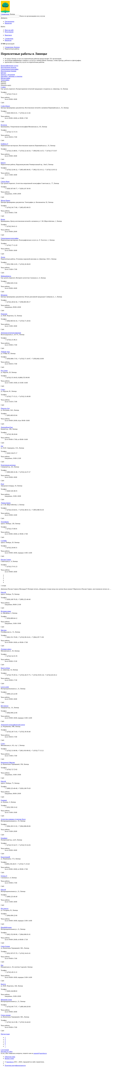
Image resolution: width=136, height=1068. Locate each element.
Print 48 (3, 592)
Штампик (4, 295)
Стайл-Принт (5, 106)
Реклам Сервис (6, 559)
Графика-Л (4, 144)
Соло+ (3, 389)
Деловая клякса (6, 649)
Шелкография (5, 78)
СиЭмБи (4, 541)
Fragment (4, 800)
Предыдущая (5, 1034)
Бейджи (3, 73)
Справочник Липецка (12, 47)
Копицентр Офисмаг (8, 762)
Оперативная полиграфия (9, 69)
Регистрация (9, 32)
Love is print (5, 687)
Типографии (5, 80)
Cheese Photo (5, 181)
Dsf (2, 446)
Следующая (5, 1050)
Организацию (9, 21)
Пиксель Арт (5, 408)
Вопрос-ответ (9, 1058)
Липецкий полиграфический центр (13, 725)
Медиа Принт (5, 200)
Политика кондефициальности (15, 1065)
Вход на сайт (9, 30)
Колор (3, 219)
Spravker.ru (10, 1062)
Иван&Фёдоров (6, 927)
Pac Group (4, 370)
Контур (3, 984)
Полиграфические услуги (9, 65)
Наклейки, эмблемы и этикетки (11, 76)
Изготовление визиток (8, 67)
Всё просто (4, 706)
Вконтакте (8, 35)
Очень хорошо (6, 1015)
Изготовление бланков (8, 71)
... (5, 1046)
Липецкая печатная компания (11, 333)
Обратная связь (10, 1057)
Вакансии (8, 40)
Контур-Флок (5, 668)
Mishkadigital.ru (6, 276)
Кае (2, 965)
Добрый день (5, 352)
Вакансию (8, 23)
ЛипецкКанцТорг (7, 427)
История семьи (6, 611)
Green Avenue (5, 946)
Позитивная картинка (8, 465)
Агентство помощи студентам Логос (13, 819)
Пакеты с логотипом (8, 74)
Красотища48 (5, 857)
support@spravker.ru (40, 1053)
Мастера (3, 630)
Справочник (5, 14)
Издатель (4, 125)
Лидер (3, 257)
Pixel (2, 484)
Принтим (4, 314)
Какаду (3, 163)
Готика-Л (4, 876)
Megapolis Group (6, 999)
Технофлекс (5, 522)
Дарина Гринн (6, 503)
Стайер (3, 87)
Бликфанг (4, 838)
